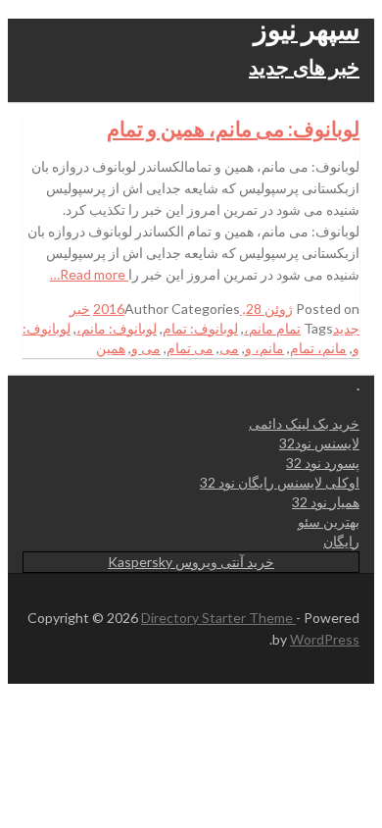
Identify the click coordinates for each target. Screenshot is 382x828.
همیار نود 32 (325, 501)
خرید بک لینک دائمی (304, 423)
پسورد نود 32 (322, 462)
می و (146, 347)
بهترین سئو (328, 521)
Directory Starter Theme (218, 617)
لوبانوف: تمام (200, 328)
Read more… (89, 274)
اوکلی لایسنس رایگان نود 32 (279, 482)
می (229, 347)
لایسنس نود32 (319, 443)
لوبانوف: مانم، (116, 328)
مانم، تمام (318, 347)
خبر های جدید (304, 66)
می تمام (190, 347)
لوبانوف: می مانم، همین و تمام (233, 128)
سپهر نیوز (306, 28)
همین (110, 347)
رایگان (341, 541)
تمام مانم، (272, 328)
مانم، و (264, 347)
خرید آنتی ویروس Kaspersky (191, 561)
